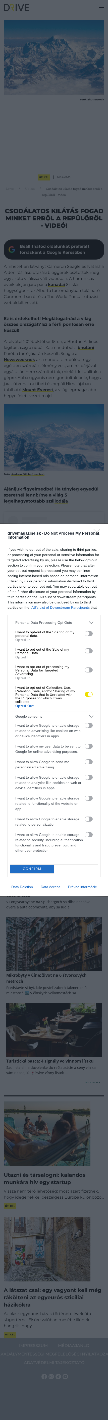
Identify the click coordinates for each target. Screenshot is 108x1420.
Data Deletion (22, 887)
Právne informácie (82, 887)
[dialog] (54, 710)
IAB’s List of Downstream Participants (60, 607)
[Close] (98, 533)
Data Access (50, 887)
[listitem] (54, 622)
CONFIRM (32, 869)
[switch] (89, 633)
